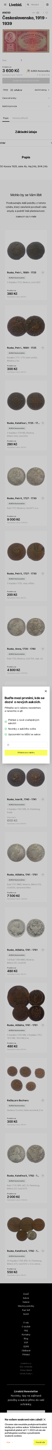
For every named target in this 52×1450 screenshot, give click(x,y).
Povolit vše (40, 1442)
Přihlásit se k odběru (26, 752)
